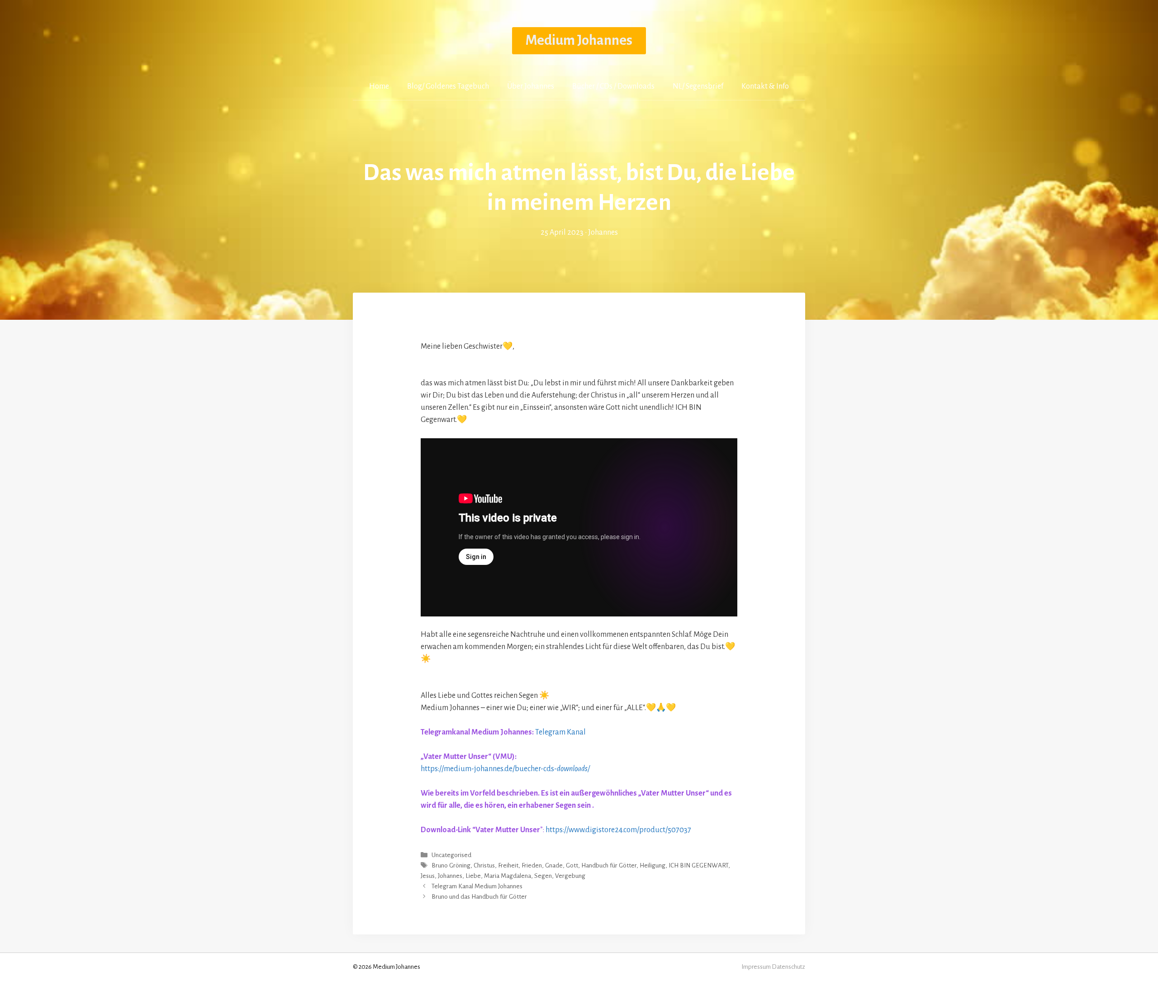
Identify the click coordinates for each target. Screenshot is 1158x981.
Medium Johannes (579, 40)
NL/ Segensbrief (698, 86)
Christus (484, 865)
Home (379, 86)
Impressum (756, 966)
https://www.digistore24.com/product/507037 (622, 830)
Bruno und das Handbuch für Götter (479, 897)
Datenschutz (788, 966)
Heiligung (652, 865)
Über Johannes (530, 86)
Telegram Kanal (560, 732)
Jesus (428, 875)
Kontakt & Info (765, 86)
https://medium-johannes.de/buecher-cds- (508, 769)
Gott (572, 865)
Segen (543, 875)
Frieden (532, 865)
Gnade (554, 865)
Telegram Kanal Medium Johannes (477, 886)
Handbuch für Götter (608, 865)
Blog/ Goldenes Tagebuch (448, 86)
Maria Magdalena (507, 875)
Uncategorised (451, 855)
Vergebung (570, 875)
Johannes (450, 875)
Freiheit (508, 865)
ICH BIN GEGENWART (698, 865)
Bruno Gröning (451, 865)
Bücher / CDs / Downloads (613, 86)
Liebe (473, 875)
